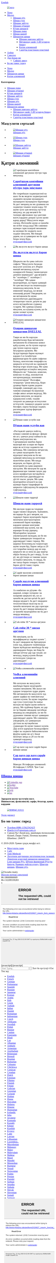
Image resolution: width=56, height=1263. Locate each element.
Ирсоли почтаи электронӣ (14, 874)
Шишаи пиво (20, 31)
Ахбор (10, 52)
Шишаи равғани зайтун (31, 39)
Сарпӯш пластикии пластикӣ (34, 50)
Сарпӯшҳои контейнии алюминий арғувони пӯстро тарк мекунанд (28, 184)
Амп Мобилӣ (14, 853)
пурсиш (17, 241)
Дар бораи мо (14, 58)
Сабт (9, 851)
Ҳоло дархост (8, 815)
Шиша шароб (20, 34)
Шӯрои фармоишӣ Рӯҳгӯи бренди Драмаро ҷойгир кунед (29, 863)
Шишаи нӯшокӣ (21, 26)
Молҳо (10, 15)
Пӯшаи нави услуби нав (28, 425)
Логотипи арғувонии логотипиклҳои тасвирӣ (30, 856)
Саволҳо (11, 55)
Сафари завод (20, 60)
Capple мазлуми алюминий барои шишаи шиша (31, 583)
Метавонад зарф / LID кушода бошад (32, 112)
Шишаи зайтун (21, 23)
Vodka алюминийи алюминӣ (25, 676)
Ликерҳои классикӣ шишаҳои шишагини (28, 859)
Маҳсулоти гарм (15, 848)
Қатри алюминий (28, 47)
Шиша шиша (12, 776)
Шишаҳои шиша (21, 36)
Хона (9, 12)
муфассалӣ (26, 241)
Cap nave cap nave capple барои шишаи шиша (29, 757)
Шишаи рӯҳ (19, 18)
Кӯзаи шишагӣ (20, 28)
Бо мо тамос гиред (16, 63)
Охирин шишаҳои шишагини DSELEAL (27, 330)
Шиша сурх (19, 20)
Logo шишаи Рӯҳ (15, 861)
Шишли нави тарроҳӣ (27, 503)
